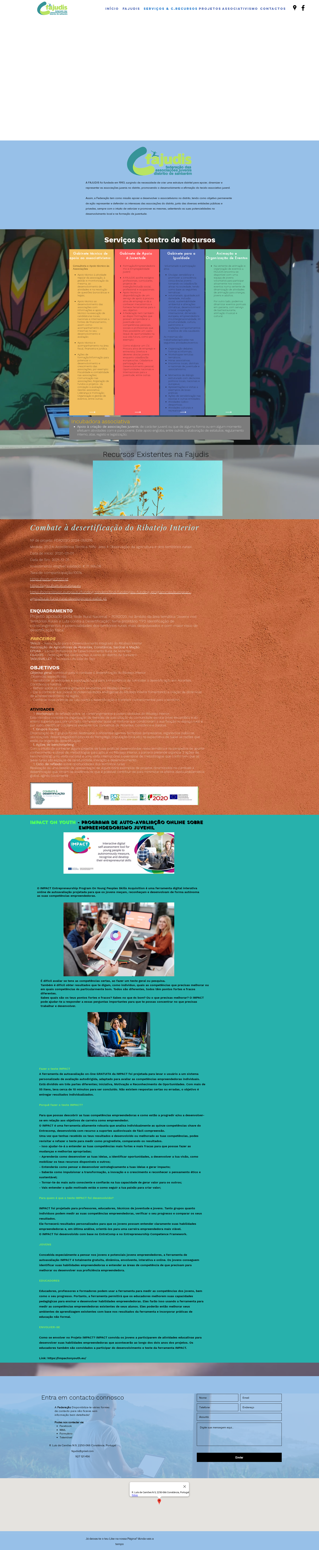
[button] (157, 488)
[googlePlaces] (295, 8)
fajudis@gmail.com (82, 1451)
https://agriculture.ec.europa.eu (55, 585)
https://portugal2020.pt (49, 579)
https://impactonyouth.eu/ (67, 1358)
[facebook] (303, 8)
